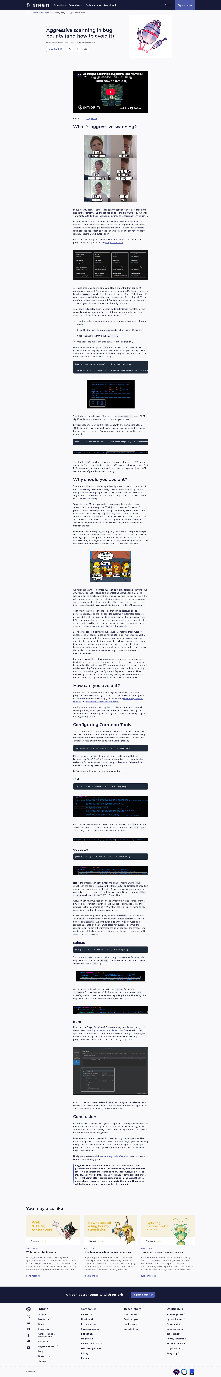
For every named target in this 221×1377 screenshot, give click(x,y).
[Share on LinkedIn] (78, 49)
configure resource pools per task (105, 1030)
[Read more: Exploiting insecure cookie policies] (168, 1230)
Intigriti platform (114, 242)
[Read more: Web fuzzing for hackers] (53, 1230)
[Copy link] (86, 49)
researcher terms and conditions (102, 701)
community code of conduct (115, 1156)
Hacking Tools (37, 13)
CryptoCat (91, 118)
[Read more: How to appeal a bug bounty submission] (110, 1230)
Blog (28, 13)
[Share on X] (70, 49)
